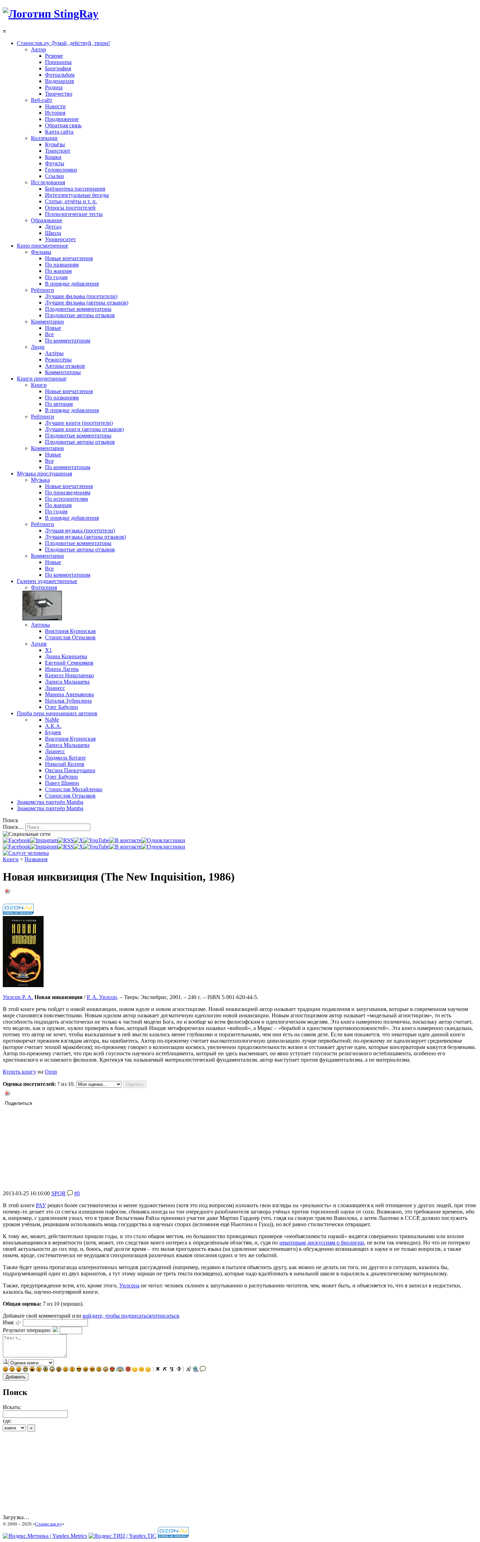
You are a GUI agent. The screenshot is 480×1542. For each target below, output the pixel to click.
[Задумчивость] (134, 1370)
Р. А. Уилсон (102, 997)
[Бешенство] (92, 1370)
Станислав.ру (48, 1524)
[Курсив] (165, 1370)
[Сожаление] (105, 1370)
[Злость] (85, 1370)
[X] (78, 840)
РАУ (41, 1205)
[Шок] (52, 1370)
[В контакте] (125, 840)
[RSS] (65, 840)
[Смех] (32, 1370)
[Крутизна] (79, 1370)
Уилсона (129, 1285)
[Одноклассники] (163, 840)
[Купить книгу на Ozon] (18, 913)
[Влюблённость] (112, 1370)
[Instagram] (44, 840)
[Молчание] (72, 1370)
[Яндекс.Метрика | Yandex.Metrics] (45, 1536)
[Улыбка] (5, 1370)
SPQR (58, 1193)
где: (7, 1421)
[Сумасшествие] (58, 1370)
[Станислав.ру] (50, 13)
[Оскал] (25, 1370)
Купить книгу (19, 1072)
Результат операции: (27, 1330)
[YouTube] (96, 840)
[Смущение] (99, 1370)
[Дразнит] (18, 1370)
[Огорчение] (38, 1370)
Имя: (8, 1322)
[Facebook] (16, 840)
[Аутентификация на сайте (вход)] (26, 853)
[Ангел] (120, 1370)
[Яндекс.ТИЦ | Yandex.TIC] (122, 1536)
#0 (77, 1193)
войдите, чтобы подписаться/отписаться (131, 1316)
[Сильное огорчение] (45, 1370)
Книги (11, 859)
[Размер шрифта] (189, 1370)
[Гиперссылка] (196, 1370)
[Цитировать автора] (70, 1193)
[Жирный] (158, 1370)
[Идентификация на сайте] (18, 1322)
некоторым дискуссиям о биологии (321, 1243)
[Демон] (128, 1370)
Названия (36, 859)
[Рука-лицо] (141, 1370)
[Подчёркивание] (172, 1370)
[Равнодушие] (65, 1370)
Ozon (51, 1072)
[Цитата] (203, 1370)
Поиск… (13, 827)
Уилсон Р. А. (18, 997)
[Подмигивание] (12, 1370)
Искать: (12, 1407)
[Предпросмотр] (5, 1362)
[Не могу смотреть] (148, 1370)
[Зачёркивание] (179, 1370)
